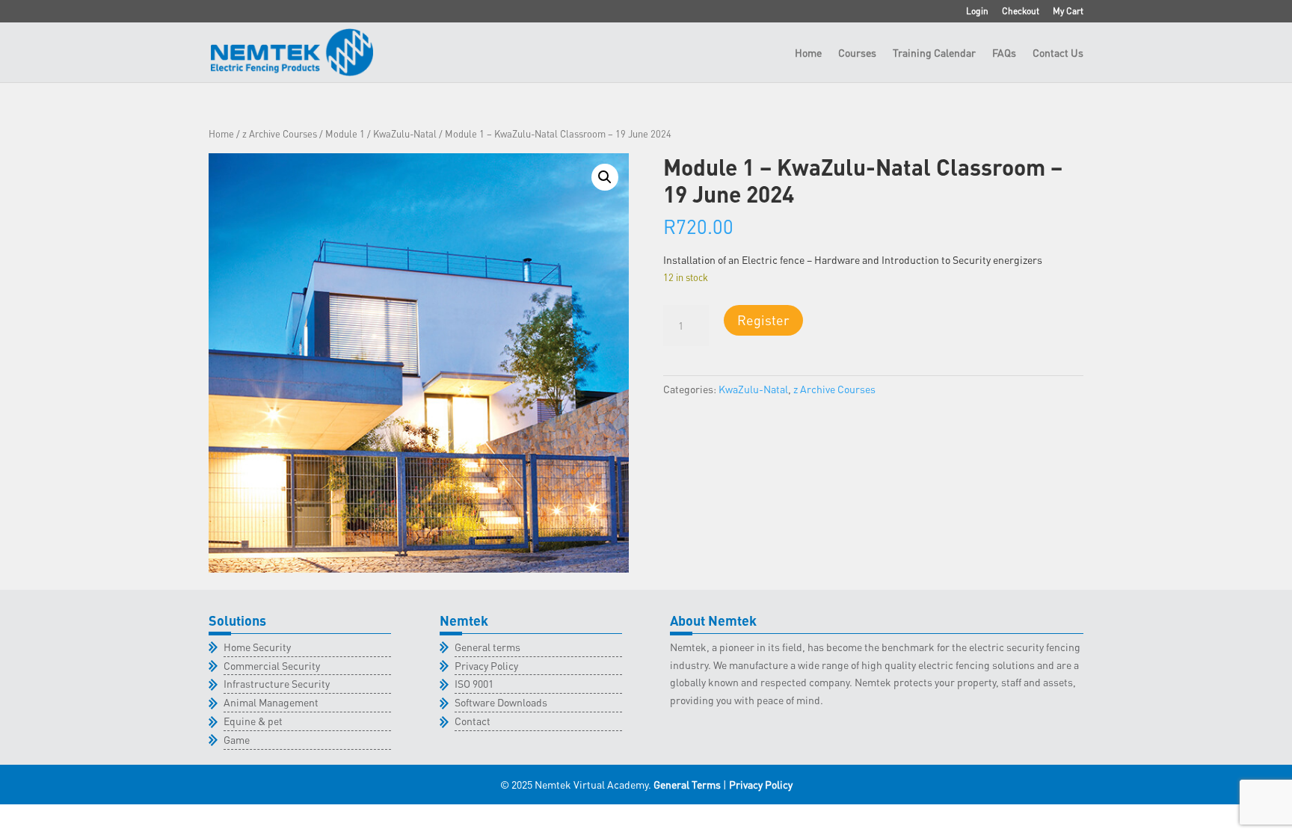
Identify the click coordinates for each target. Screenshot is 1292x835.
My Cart (1068, 11)
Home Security (257, 646)
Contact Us (1058, 53)
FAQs (1004, 53)
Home (808, 53)
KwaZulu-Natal (405, 134)
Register (763, 319)
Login (977, 11)
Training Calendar (934, 53)
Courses (857, 53)
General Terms (687, 784)
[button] (604, 177)
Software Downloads (501, 702)
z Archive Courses (279, 134)
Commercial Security (272, 665)
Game (237, 739)
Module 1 (345, 134)
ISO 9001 (474, 683)
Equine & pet (253, 720)
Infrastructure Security (277, 683)
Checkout (1020, 11)
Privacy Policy (486, 665)
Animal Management (271, 702)
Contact (472, 720)
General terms (487, 646)
